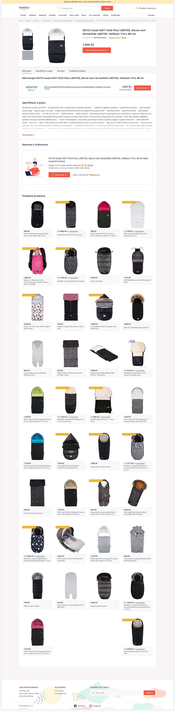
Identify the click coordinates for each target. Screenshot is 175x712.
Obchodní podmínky (26, 696)
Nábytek (42, 15)
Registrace (152, 8)
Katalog (27, 21)
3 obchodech (73, 231)
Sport (84, 15)
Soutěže (151, 15)
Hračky (23, 15)
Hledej (107, 8)
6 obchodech (105, 417)
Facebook (81, 706)
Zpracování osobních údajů (29, 693)
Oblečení (32, 15)
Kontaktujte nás (60, 693)
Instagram (97, 706)
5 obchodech (40, 556)
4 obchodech (73, 278)
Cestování (63, 15)
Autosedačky (46, 21)
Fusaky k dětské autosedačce (84, 21)
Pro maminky (94, 15)
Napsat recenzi (114, 37)
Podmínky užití (24, 691)
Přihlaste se (95, 175)
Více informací (27, 135)
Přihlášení (142, 8)
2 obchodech (139, 231)
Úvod (21, 21)
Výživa (105, 15)
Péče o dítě (74, 15)
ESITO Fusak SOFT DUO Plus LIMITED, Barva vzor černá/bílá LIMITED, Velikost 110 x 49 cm (77, 87)
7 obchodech (73, 417)
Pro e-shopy (59, 691)
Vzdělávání (115, 15)
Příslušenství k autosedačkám (62, 21)
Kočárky (52, 15)
